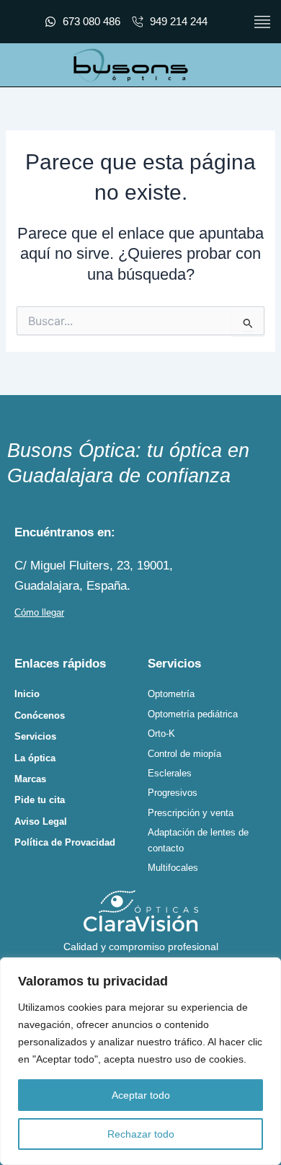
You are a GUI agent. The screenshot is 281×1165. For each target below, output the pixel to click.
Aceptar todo (141, 1095)
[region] (140, 1061)
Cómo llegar (39, 612)
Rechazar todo (140, 1134)
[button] (262, 22)
